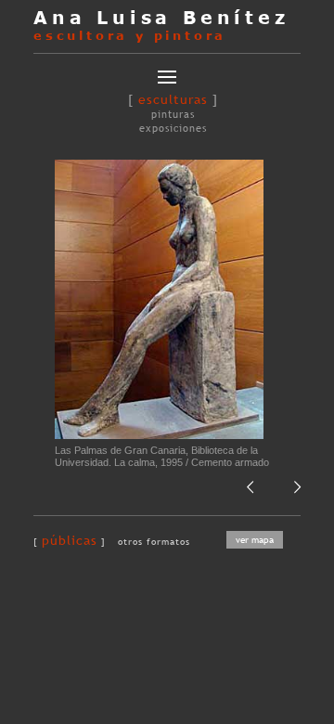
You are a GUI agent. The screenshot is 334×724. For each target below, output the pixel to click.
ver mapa (255, 540)
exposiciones (173, 128)
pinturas (173, 114)
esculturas (173, 99)
